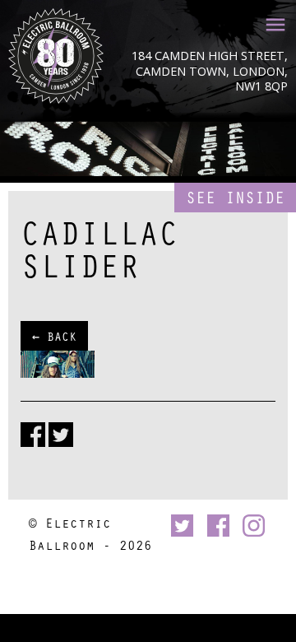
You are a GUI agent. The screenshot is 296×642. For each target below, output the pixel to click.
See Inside (235, 197)
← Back (54, 336)
